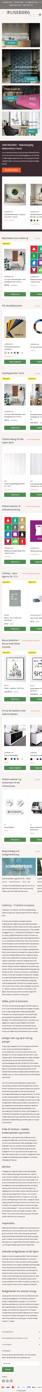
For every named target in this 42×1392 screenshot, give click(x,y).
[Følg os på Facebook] (3, 1380)
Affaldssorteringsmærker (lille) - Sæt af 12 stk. (14, 552)
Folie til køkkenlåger (11, 755)
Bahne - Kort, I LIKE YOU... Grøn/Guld (13, 619)
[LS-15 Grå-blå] (12, 353)
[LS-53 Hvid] (5, 353)
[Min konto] (34, 15)
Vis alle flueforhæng (33, 439)
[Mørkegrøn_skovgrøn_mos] (31, 220)
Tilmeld (8, 1369)
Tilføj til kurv (15, 294)
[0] (38, 15)
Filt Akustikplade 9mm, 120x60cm (12, 348)
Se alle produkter (11, 170)
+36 (22, 353)
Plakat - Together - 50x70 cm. (14, 688)
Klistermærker (9, 827)
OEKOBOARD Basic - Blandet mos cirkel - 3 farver (14, 216)
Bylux (6, 685)
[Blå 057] (15, 759)
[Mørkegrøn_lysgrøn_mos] (34, 220)
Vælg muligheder (15, 362)
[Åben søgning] (30, 15)
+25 (22, 759)
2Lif (5, 481)
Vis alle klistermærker (32, 506)
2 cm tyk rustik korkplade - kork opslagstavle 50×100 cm (14, 281)
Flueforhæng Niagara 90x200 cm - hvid (14, 485)
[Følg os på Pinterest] (11, 1380)
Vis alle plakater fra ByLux (31, 640)
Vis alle (37, 238)
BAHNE (6, 615)
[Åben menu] (3, 12)
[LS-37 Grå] (18, 353)
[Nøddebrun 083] (18, 759)
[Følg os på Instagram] (7, 1380)
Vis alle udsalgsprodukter (31, 573)
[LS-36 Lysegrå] (15, 353)
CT (5, 824)
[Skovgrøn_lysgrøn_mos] (37, 220)
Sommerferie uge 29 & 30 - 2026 (16, 878)
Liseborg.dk (8, 212)
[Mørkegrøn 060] (12, 759)
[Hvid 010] (8, 759)
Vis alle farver (35, 711)
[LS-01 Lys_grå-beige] (8, 353)
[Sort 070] (5, 759)
